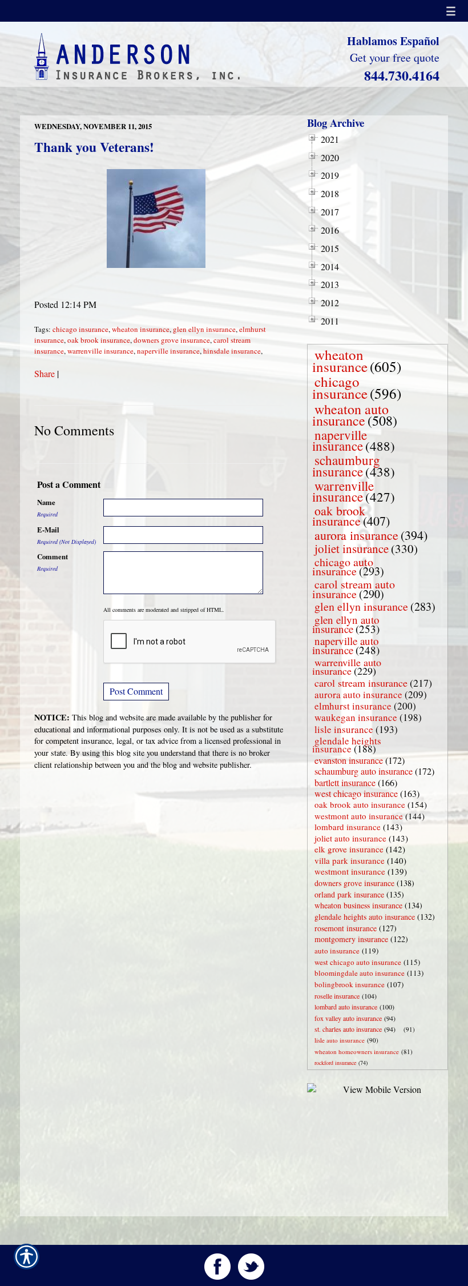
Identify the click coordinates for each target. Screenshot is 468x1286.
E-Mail (48, 529)
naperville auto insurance (345, 645)
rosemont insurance (345, 928)
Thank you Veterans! (94, 147)
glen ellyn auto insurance (346, 624)
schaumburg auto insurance (363, 771)
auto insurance (337, 951)
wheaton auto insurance (350, 415)
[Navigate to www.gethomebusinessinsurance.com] (401, 1029)
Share (44, 373)
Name (46, 502)
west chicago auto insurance (357, 962)
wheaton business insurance (358, 905)
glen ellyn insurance (204, 329)
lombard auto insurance (345, 1006)
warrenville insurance (100, 351)
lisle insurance (343, 729)
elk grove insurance (349, 849)
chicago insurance (80, 329)
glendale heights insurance (346, 744)
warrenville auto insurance (346, 666)
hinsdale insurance (232, 351)
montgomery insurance (351, 939)
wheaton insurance (141, 329)
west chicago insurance (356, 793)
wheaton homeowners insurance (356, 1051)
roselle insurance (337, 995)
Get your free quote (394, 57)
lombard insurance (347, 826)
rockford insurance (335, 1063)
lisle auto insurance (339, 1040)
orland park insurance (349, 894)
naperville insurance (168, 351)
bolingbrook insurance (349, 984)
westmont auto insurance (358, 816)
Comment (52, 556)
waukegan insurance (355, 717)
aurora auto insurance (358, 694)
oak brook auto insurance (359, 804)
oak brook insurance (98, 340)
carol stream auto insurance (353, 589)
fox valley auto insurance (348, 1018)
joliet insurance (351, 548)
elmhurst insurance (353, 705)
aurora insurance (356, 535)
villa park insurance (349, 860)
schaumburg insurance (346, 465)
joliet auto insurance (350, 838)
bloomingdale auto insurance (359, 973)
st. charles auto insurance (348, 1028)
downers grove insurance (172, 340)
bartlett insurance (345, 782)
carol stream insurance (361, 683)
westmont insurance (349, 871)
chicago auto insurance (342, 566)
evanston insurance (348, 760)
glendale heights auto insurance (364, 916)
